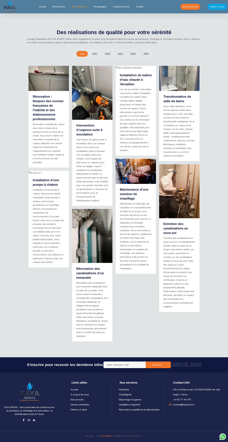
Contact (139, 7)
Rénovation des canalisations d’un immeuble (90, 273)
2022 (107, 53)
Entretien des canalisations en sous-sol (175, 228)
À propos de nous (121, 7)
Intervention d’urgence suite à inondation (89, 130)
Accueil (42, 7)
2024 (133, 53)
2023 (120, 53)
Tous (82, 53)
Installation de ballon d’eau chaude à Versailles (136, 79)
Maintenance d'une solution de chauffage (134, 194)
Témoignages (99, 7)
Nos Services (59, 7)
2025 (146, 53)
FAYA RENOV (106, 436)
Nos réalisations (79, 7)
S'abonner (157, 364)
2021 (94, 53)
